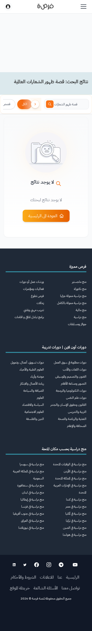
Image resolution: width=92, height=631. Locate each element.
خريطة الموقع (20, 588)
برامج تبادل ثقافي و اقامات (29, 317)
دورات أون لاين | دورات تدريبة (64, 347)
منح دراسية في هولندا (74, 534)
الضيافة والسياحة (33, 390)
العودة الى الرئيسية (42, 216)
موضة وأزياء (37, 376)
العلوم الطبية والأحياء (32, 369)
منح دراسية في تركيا (76, 520)
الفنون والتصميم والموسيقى (70, 376)
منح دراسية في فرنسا (32, 506)
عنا (60, 577)
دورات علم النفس (76, 397)
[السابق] (35, 104)
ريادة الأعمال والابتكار (32, 383)
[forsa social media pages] (75, 564)
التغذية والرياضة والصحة (72, 419)
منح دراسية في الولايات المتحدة (69, 464)
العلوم (40, 397)
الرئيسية (72, 577)
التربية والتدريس (77, 412)
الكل (24, 104)
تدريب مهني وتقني (34, 310)
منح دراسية (80, 317)
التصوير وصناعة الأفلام (73, 383)
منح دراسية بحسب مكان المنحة (64, 449)
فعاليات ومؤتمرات (33, 289)
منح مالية (81, 310)
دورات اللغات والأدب (74, 369)
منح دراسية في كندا (76, 499)
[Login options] (8, 6)
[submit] (50, 104)
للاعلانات (47, 577)
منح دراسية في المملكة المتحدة (70, 478)
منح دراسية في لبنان (33, 492)
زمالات (40, 303)
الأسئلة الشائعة (45, 588)
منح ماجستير (79, 282)
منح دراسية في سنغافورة (30, 485)
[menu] (83, 7)
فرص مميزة (77, 266)
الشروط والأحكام (23, 577)
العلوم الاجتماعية (34, 412)
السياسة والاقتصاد (33, 404)
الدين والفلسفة (35, 419)
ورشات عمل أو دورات (32, 282)
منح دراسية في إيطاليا (32, 499)
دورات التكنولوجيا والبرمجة (71, 390)
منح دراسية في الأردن (75, 471)
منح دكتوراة (80, 289)
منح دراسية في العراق (32, 520)
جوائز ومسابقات (77, 324)
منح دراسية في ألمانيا (75, 513)
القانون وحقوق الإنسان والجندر (68, 404)
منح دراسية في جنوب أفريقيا (28, 513)
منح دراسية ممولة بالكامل (71, 303)
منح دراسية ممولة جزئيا (73, 296)
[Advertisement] (46, 617)
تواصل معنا (71, 588)
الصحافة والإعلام (76, 426)
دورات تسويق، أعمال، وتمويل (27, 362)
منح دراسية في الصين (74, 527)
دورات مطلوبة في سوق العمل (70, 362)
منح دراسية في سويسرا (32, 464)
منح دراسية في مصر (76, 506)
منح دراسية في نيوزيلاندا (31, 527)
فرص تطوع (37, 296)
